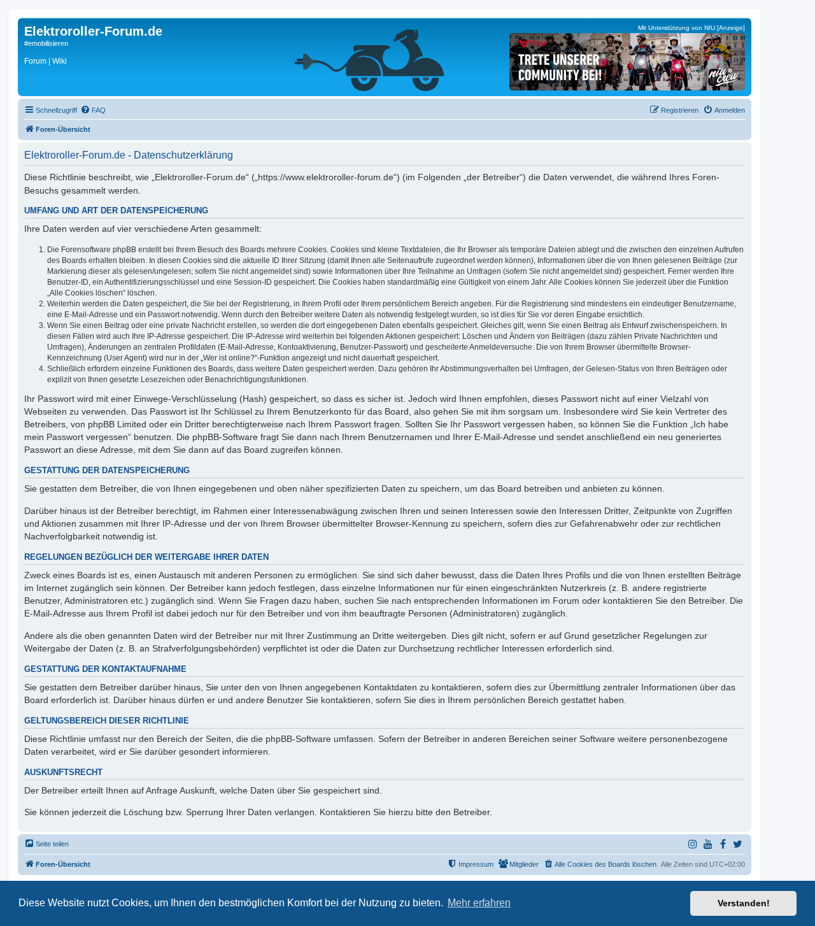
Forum (35, 61)
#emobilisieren (46, 43)
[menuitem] (93, 110)
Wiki (59, 61)
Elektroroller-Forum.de (93, 31)
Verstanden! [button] (744, 903)
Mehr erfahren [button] (479, 902)
